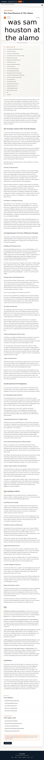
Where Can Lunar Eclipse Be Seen (11, 708)
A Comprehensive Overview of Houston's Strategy (15, 55)
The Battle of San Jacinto (11, 62)
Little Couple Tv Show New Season (11, 710)
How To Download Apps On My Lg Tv (11, 703)
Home (12, 757)
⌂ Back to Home (8, 743)
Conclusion (9, 94)
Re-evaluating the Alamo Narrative (13, 70)
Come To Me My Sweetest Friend (11, 705)
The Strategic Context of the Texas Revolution (15, 49)
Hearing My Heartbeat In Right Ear (11, 720)
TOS (32, 757)
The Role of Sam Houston (11, 51)
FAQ (7, 92)
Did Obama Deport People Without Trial (12, 730)
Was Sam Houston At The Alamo (22, 735)
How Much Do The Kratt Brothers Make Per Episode (14, 728)
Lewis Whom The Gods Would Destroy (12, 725)
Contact (19, 757)
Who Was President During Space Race (12, 700)
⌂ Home (20, 1)
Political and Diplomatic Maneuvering (13, 64)
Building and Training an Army (12, 57)
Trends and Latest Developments (13, 68)
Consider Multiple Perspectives (12, 88)
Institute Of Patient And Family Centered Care (13, 723)
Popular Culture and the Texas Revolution (14, 77)
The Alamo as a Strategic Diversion (13, 53)
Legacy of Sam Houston (11, 66)
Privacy (28, 757)
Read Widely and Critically (11, 81)
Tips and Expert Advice (11, 79)
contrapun (4, 1)
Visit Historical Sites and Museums (13, 83)
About (16, 757)
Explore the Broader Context (12, 90)
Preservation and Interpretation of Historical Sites (15, 75)
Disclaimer (24, 757)
